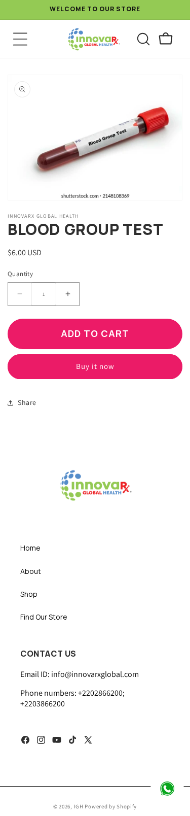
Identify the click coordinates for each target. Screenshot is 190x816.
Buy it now (95, 366)
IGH (79, 806)
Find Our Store (43, 617)
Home (30, 548)
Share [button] (27, 402)
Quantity (20, 273)
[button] (20, 39)
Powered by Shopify (111, 806)
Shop (28, 594)
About (30, 571)
